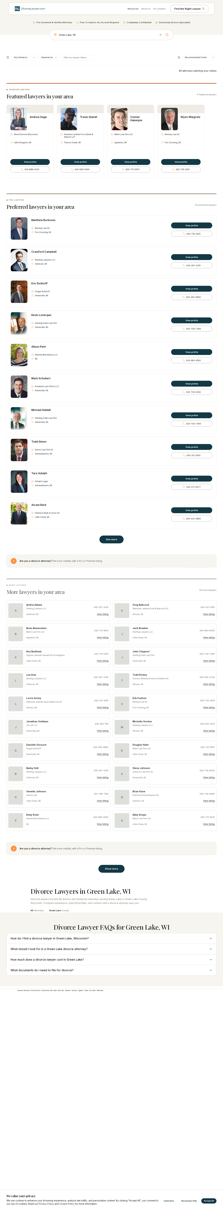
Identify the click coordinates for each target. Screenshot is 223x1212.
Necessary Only (189, 1201)
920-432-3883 (193, 518)
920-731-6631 (132, 169)
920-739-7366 (193, 329)
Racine (86, 990)
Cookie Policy (66, 1203)
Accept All (209, 1201)
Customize (169, 1201)
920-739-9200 (193, 392)
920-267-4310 (193, 265)
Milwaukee (100, 990)
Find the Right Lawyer (187, 8)
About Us (146, 8)
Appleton (80, 990)
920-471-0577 (193, 487)
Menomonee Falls (47, 990)
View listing (102, 614)
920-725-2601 (183, 169)
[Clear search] (160, 34)
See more (111, 539)
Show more (111, 868)
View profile (30, 162)
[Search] (167, 34)
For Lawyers (159, 8)
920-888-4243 (31, 169)
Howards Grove (35, 990)
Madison (68, 990)
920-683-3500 (193, 360)
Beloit (55, 990)
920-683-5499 (82, 169)
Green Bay (61, 990)
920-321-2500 (193, 455)
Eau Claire (92, 990)
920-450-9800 (193, 297)
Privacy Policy (46, 1203)
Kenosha (74, 990)
